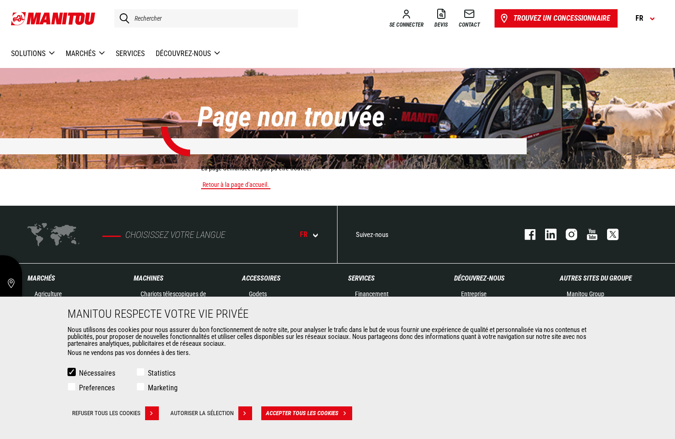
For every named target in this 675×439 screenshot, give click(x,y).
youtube (587, 234)
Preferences (97, 387)
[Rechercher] (122, 18)
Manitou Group (585, 294)
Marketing (163, 387)
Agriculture (48, 294)
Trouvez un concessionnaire (561, 18)
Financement (371, 294)
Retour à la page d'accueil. (235, 184)
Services (361, 278)
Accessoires (261, 278)
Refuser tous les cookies (106, 413)
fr (304, 234)
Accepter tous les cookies (302, 413)
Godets (258, 294)
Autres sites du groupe (596, 278)
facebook (525, 234)
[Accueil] (53, 18)
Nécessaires (97, 373)
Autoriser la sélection (202, 413)
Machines (148, 278)
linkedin (546, 234)
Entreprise (474, 294)
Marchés (41, 278)
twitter (608, 234)
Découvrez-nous (479, 278)
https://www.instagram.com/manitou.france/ (567, 234)
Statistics (161, 373)
